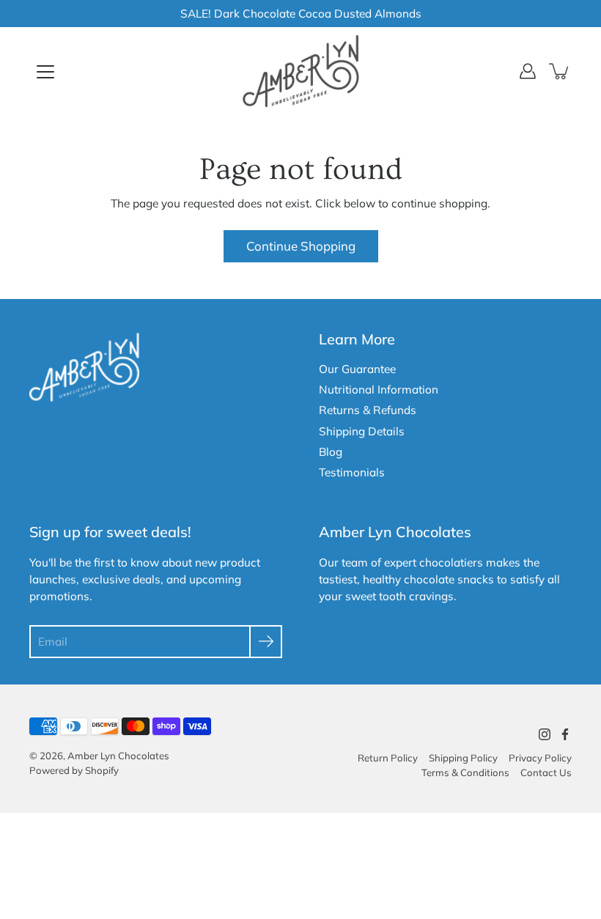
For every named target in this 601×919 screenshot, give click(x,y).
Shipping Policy (463, 758)
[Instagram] (544, 734)
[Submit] (265, 641)
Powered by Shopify (74, 770)
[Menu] (45, 71)
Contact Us (546, 772)
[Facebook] (565, 734)
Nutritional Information (378, 389)
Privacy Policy (540, 758)
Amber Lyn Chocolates (118, 755)
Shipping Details (362, 431)
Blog (330, 452)
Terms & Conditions (465, 772)
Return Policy (388, 758)
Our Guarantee (357, 369)
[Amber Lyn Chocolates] (300, 71)
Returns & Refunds (367, 410)
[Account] (527, 71)
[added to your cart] (560, 71)
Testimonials (352, 472)
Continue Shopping (300, 246)
